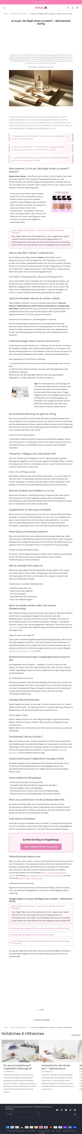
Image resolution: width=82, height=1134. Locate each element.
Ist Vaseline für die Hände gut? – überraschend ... (56, 1067)
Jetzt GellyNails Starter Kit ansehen (41, 847)
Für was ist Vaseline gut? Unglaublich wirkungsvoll (18, 1067)
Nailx (13, 1130)
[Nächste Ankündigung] (78, 2)
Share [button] (42, 1009)
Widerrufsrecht (31, 1130)
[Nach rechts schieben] (45, 1101)
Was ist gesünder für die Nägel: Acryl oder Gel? (45, 875)
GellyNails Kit (14, 627)
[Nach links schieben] (36, 1101)
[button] (4, 7)
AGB (53, 1130)
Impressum (42, 1133)
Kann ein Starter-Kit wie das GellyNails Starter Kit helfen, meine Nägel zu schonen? (41, 942)
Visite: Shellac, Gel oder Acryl (31, 878)
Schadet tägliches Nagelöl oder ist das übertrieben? (33, 935)
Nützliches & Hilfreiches (19, 13)
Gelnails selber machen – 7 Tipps (22, 651)
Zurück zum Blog (42, 1020)
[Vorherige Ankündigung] (4, 2)
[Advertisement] (41, 40)
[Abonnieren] (38, 1114)
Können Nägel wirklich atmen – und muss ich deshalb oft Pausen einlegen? (38, 231)
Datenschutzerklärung (44, 1130)
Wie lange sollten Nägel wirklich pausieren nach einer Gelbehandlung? (41, 928)
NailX (6, 13)
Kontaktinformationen (69, 1130)
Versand (58, 1130)
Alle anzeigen (75, 1035)
